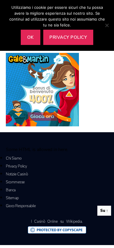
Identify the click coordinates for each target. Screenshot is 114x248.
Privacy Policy (16, 166)
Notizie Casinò (17, 174)
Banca (11, 190)
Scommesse (15, 182)
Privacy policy (68, 37)
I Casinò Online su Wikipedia (56, 221)
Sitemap (12, 198)
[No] (107, 25)
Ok (30, 37)
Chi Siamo (14, 158)
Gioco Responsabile (21, 206)
